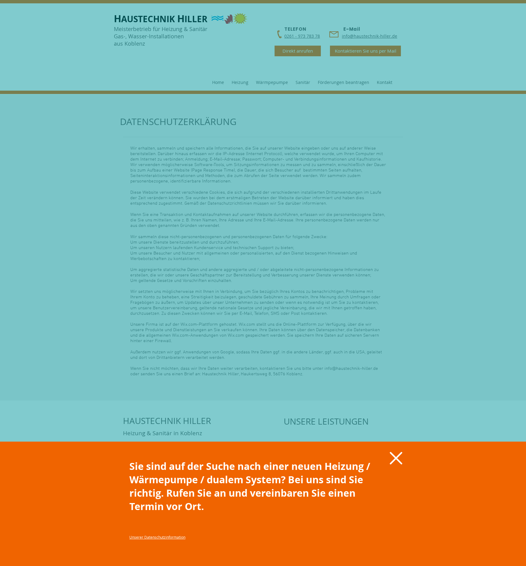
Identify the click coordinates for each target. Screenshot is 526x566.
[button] (396, 458)
